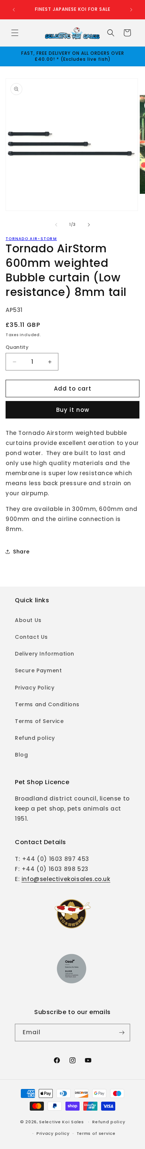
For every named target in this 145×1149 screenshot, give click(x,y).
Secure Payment (38, 670)
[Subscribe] (121, 1032)
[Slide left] (56, 225)
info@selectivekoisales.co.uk (66, 879)
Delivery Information (44, 653)
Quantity (17, 347)
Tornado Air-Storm (31, 239)
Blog (21, 754)
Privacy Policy (34, 687)
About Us (28, 620)
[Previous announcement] (14, 9)
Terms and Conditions (47, 704)
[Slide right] (89, 225)
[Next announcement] (131, 9)
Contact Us (31, 637)
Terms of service (96, 1133)
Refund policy (35, 738)
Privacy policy (53, 1133)
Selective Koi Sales (61, 1122)
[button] (15, 33)
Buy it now (72, 410)
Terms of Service (39, 721)
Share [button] (21, 551)
